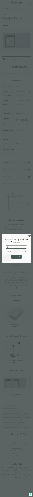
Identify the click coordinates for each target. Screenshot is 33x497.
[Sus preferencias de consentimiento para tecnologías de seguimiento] (30, 494)
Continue (16, 257)
